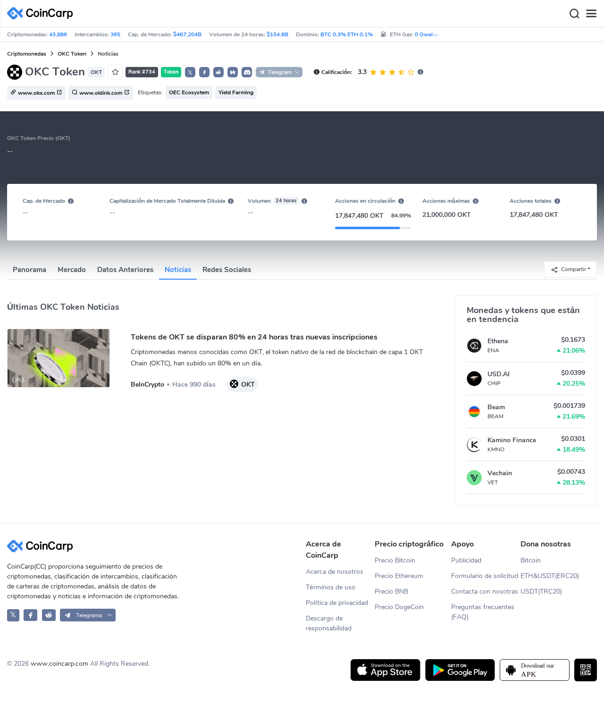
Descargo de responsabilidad (329, 623)
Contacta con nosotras (484, 591)
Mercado (72, 269)
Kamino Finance (511, 440)
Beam (496, 407)
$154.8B (277, 34)
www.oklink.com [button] (100, 93)
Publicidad (466, 560)
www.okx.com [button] (36, 93)
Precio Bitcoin (395, 560)
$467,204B (187, 34)
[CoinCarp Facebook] (30, 615)
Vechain (499, 473)
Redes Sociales (226, 269)
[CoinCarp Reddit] (49, 615)
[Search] (574, 13)
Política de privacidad (337, 602)
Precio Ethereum (399, 575)
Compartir (573, 269)
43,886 (58, 34)
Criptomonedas (26, 54)
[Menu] (591, 13)
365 (115, 34)
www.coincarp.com (59, 663)
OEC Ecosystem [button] (189, 92)
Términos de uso (330, 587)
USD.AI (498, 374)
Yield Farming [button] (235, 92)
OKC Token (72, 54)
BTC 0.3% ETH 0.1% (346, 34)
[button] (204, 72)
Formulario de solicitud (484, 575)
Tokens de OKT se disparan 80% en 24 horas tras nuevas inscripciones (254, 337)
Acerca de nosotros (334, 571)
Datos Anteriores (125, 269)
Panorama (29, 269)
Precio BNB (391, 591)
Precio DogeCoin (399, 607)
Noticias (178, 269)
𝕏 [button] (190, 72)
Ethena (497, 341)
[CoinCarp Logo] (42, 13)
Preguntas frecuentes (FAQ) (482, 612)
